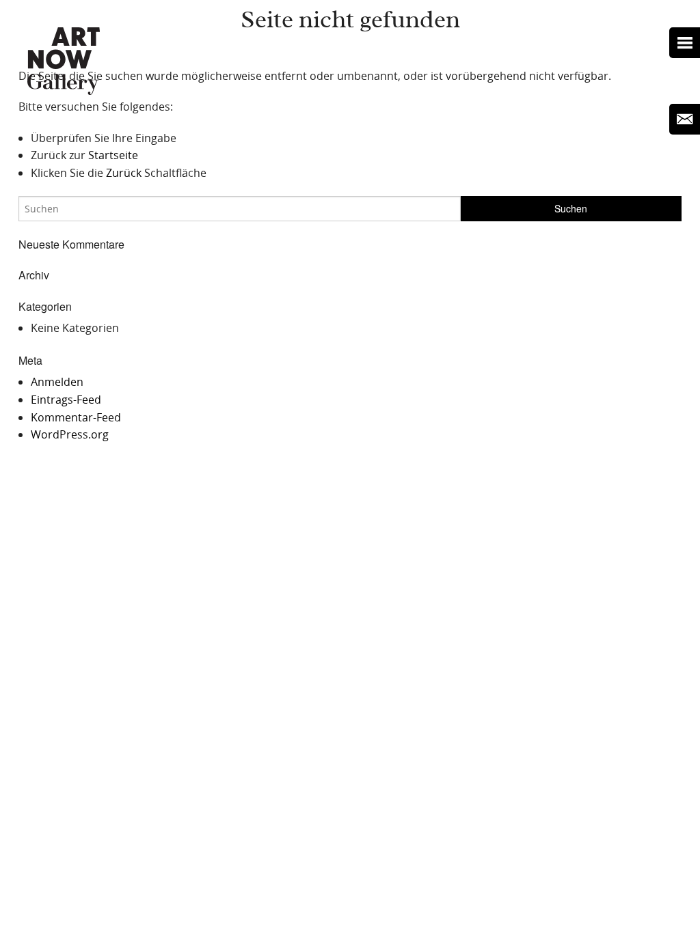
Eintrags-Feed (66, 399)
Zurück (124, 172)
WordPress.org (70, 434)
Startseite (113, 155)
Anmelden (57, 381)
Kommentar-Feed (76, 417)
